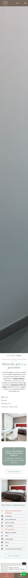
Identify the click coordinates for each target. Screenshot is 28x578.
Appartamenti (13, 355)
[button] (25, 3)
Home (8, 355)
